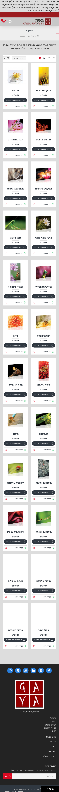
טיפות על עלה (43, 581)
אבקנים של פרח (43, 188)
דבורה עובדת (44, 335)
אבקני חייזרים (43, 90)
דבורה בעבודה (15, 286)
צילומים (31, 36)
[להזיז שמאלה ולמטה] (43, 790)
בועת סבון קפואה (15, 188)
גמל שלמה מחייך (43, 286)
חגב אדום (44, 433)
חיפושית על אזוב (15, 483)
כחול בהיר (43, 630)
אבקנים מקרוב (15, 139)
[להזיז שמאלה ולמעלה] (43, 788)
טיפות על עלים (15, 581)
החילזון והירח (15, 384)
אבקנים (15, 90)
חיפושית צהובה (44, 532)
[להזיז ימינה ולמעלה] (44, 788)
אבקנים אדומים (44, 139)
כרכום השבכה (15, 630)
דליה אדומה (43, 384)
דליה (15, 335)
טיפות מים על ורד (15, 532)
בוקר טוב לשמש (43, 237)
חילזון (15, 433)
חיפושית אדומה (44, 483)
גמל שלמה (15, 237)
